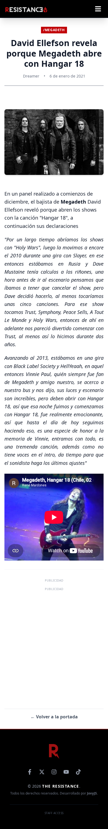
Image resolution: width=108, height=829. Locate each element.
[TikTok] (78, 772)
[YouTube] (66, 772)
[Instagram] (54, 772)
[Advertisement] (54, 646)
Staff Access (54, 813)
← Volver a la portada (54, 717)
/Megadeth (54, 30)
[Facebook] (29, 772)
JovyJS (92, 793)
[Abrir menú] (98, 8)
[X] (42, 772)
